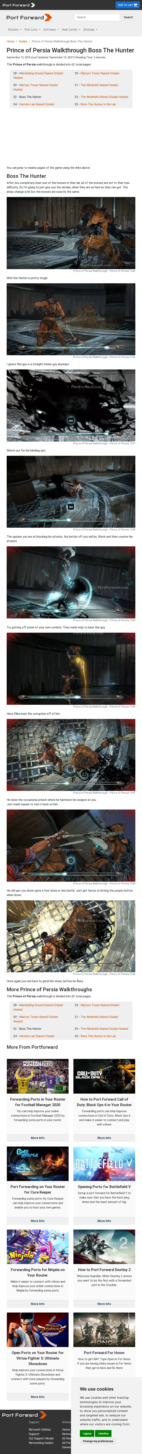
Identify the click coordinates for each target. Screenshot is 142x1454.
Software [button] (50, 29)
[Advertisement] (71, 137)
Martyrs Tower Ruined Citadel (100, 73)
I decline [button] (103, 1433)
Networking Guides (41, 1443)
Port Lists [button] (31, 29)
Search (128, 17)
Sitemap (67, 1422)
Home (10, 41)
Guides (23, 41)
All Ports (68, 1443)
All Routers (69, 1438)
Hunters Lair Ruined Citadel (36, 104)
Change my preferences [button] (98, 1441)
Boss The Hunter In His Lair (98, 104)
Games (66, 1447)
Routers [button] (13, 29)
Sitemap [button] (89, 29)
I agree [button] (87, 1433)
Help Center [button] (70, 29)
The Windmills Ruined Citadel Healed (104, 97)
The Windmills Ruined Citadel (99, 85)
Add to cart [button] (126, 5)
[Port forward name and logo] (18, 4)
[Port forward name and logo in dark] (29, 17)
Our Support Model (41, 1438)
